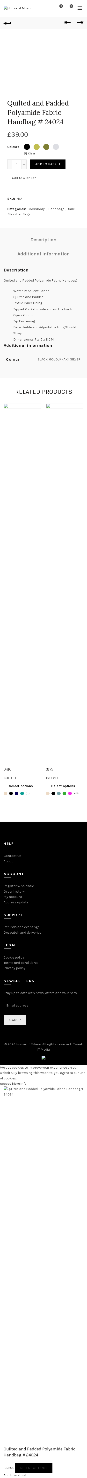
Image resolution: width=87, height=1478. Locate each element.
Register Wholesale (19, 886)
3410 (7, 769)
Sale (71, 209)
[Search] (47, 8)
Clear (31, 153)
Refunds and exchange (21, 927)
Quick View (37, 416)
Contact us (12, 856)
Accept (5, 1084)
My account (13, 897)
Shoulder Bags (19, 214)
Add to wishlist (24, 178)
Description (43, 239)
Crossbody (36, 209)
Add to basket (47, 164)
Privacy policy (14, 968)
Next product (80, 23)
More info (19, 1084)
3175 (49, 769)
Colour (12, 147)
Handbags (56, 209)
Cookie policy (14, 957)
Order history (14, 891)
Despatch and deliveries (22, 932)
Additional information (43, 254)
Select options (21, 786)
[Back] (7, 23)
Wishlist (61, 6)
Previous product (68, 23)
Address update (16, 902)
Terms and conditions (21, 963)
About (8, 861)
